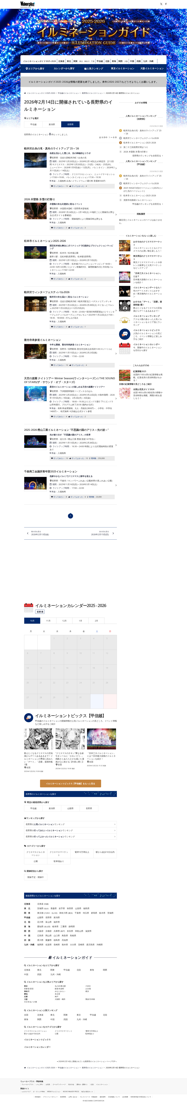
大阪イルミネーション (152, 68)
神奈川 (87, 61)
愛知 (26, 994)
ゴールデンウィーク (59, 1084)
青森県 (54, 908)
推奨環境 (63, 1097)
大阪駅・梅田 (60, 999)
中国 (132, 61)
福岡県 (40, 944)
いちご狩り (39, 1084)
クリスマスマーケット (59, 853)
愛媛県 (48, 940)
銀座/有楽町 (59, 988)
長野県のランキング (45, 824)
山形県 (78, 908)
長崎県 (57, 944)
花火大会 (71, 1084)
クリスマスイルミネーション (35, 853)
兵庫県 (57, 931)
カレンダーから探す (64, 68)
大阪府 (40, 931)
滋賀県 (88, 931)
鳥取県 (65, 935)
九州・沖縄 (148, 61)
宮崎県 (81, 944)
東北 (69, 61)
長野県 (89, 808)
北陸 (107, 61)
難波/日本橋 (90, 999)
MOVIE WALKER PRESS (71, 1092)
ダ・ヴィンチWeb (39, 1092)
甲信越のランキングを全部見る (147, 204)
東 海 (27, 926)
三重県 (63, 926)
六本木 (47, 913)
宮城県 (40, 908)
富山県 (48, 922)
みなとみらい (60, 991)
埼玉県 (86, 912)
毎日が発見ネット (87, 1092)
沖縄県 (100, 944)
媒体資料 (103, 1097)
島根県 (73, 935)
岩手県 (62, 908)
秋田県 (70, 908)
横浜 (70, 913)
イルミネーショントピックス (37, 1039)
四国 (139, 61)
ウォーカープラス (27, 1084)
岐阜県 (55, 926)
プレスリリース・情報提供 (88, 1097)
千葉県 (78, 912)
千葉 (93, 61)
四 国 (27, 940)
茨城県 (110, 912)
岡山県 (48, 935)
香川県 (40, 940)
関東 (75, 61)
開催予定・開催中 (35, 877)
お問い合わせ (73, 1097)
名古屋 (47, 926)
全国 (26, 1014)
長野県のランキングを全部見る (147, 156)
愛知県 (40, 926)
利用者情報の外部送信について (141, 1097)
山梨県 (70, 808)
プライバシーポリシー (50, 1097)
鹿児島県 (90, 944)
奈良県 (70, 931)
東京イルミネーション (122, 68)
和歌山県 (79, 931)
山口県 (57, 935)
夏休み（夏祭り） (82, 1084)
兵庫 (26, 996)
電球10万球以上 (82, 852)
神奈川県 (63, 912)
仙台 (46, 908)
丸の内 (54, 913)
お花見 (48, 1084)
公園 (36, 861)
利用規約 (38, 1097)
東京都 (40, 912)
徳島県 (57, 940)
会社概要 (125, 1097)
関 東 (27, 912)
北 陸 (27, 922)
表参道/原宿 (28, 988)
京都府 (48, 931)
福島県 (86, 908)
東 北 (27, 908)
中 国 (27, 935)
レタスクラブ (26, 1092)
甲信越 (100, 61)
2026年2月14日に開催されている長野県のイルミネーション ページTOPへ (87, 1061)
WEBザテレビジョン (53, 1092)
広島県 (40, 935)
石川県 (40, 922)
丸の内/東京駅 (60, 986)
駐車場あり (59, 861)
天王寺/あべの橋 (30, 1002)
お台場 (88, 988)
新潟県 (52, 124)
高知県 (65, 940)
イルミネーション (102, 1084)
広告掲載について (114, 1097)
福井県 (57, 922)
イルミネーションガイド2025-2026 (39, 61)
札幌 (46, 904)
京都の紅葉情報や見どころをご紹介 (135, 384)
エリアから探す (36, 68)
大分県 (73, 944)
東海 (114, 61)
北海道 (61, 61)
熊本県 (65, 944)
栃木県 (102, 912)
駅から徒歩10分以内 (105, 852)
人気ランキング (95, 68)
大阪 (126, 61)
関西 (120, 61)
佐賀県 (48, 944)
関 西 (27, 931)
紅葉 (92, 1084)
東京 (81, 61)
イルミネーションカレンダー (37, 1047)
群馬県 (94, 912)
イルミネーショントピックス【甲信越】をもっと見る (70, 783)
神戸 (62, 931)
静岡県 (72, 926)
